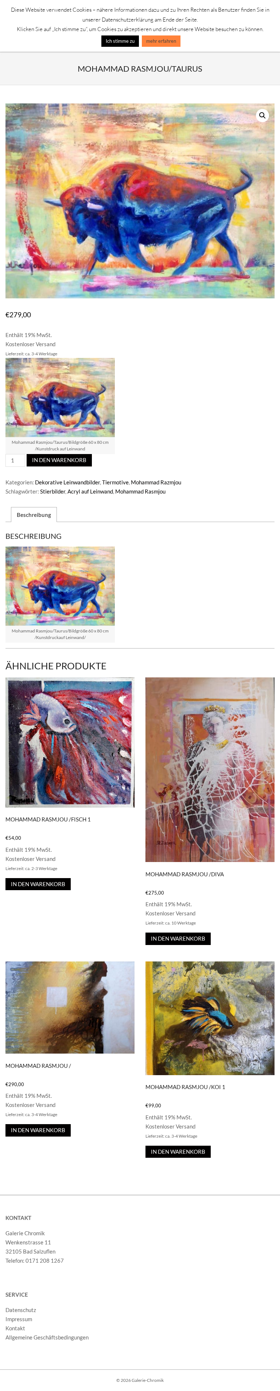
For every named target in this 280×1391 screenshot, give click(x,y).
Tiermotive (115, 482)
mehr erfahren (161, 41)
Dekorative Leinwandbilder (67, 482)
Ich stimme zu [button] (120, 41)
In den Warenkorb (59, 460)
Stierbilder (52, 491)
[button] (262, 115)
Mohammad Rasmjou (140, 491)
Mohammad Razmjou (156, 482)
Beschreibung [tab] (34, 514)
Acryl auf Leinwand (90, 491)
